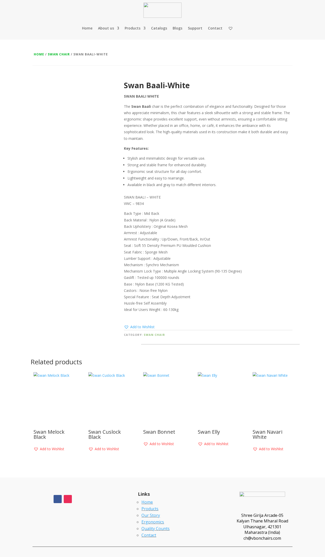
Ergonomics (152, 522)
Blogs (177, 28)
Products (132, 28)
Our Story (150, 515)
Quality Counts (155, 528)
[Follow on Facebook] (58, 499)
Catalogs (159, 28)
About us (106, 28)
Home (87, 28)
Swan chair (59, 54)
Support (195, 28)
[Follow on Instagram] (68, 499)
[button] (139, 327)
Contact (215, 28)
